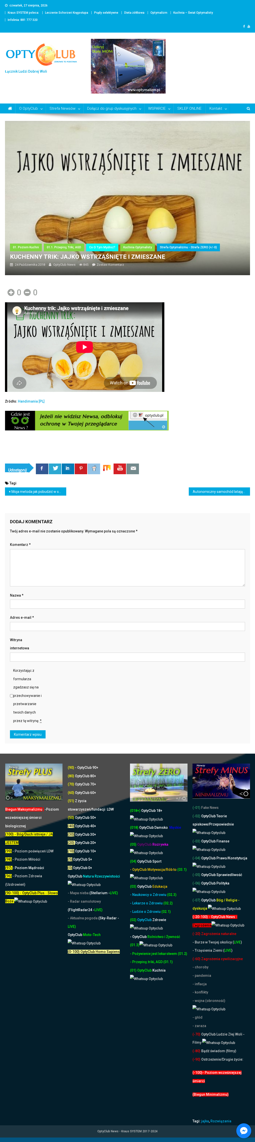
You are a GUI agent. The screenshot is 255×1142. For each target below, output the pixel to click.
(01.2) (182, 954)
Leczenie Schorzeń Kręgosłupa (66, 12)
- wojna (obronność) (209, 1001)
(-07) (196, 900)
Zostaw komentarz (110, 264)
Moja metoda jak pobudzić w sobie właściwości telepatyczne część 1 (38, 492)
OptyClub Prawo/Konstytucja (223, 858)
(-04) (196, 858)
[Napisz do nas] (133, 469)
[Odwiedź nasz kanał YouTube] (120, 469)
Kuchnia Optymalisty (137, 247)
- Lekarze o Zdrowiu (146, 903)
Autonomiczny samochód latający (219, 492)
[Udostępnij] (42, 469)
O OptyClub (28, 108)
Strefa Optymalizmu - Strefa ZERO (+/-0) (188, 247)
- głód (197, 1017)
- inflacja (199, 984)
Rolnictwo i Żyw (151, 937)
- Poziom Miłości (22, 859)
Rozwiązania (220, 1121)
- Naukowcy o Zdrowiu (148, 895)
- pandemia (201, 976)
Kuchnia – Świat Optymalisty (193, 12)
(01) (133, 970)
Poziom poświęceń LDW (34, 851)
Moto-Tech (84, 935)
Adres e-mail (22, 618)
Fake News (209, 808)
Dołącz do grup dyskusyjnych (111, 108)
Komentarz (20, 545)
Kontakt (215, 108)
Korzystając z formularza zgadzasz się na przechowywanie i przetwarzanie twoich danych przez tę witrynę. (27, 696)
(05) (133, 844)
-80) (197, 1051)
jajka (205, 1121)
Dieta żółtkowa (134, 12)
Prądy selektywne (106, 12)
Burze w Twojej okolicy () (218, 942)
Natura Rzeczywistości (94, 876)
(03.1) (182, 870)
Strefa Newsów (62, 108)
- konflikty (200, 992)
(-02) (196, 816)
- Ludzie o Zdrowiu (145, 912)
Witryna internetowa (19, 644)
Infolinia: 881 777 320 (23, 20)
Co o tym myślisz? (102, 247)
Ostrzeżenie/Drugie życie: (222, 1059)
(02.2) (168, 903)
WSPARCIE (157, 108)
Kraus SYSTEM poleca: (23, 12)
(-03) (196, 841)
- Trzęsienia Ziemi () (212, 950)
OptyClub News (64, 264)
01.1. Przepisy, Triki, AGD (64, 247)
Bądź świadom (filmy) (218, 1051)
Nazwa (16, 595)
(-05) (196, 875)
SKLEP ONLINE (189, 108)
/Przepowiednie (221, 824)
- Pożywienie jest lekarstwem (154, 954)
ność (176, 937)
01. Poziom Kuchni (26, 247)
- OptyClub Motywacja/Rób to (153, 870)
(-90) (196, 1059)
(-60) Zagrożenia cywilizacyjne (218, 959)
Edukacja (152, 886)
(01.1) (168, 962)
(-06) (196, 883)
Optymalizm (158, 12)
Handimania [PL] (31, 401)
